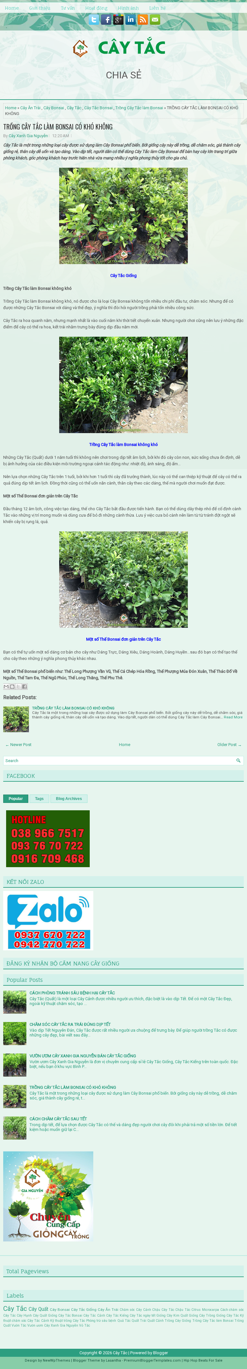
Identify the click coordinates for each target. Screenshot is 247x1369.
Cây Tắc (74, 107)
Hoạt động (96, 8)
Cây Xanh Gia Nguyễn (28, 135)
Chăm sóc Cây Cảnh (135, 1310)
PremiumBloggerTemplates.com (152, 1360)
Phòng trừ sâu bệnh (101, 1321)
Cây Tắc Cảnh (94, 1315)
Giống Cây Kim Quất (172, 1315)
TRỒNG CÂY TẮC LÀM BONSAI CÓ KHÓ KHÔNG (58, 126)
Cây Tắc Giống (83, 1309)
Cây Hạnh (24, 1315)
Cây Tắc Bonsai (98, 107)
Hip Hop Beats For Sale (203, 1360)
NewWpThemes (56, 1360)
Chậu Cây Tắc (163, 1310)
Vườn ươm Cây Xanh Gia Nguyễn (52, 1325)
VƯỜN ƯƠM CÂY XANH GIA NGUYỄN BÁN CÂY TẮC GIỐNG (83, 1055)
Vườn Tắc (19, 1325)
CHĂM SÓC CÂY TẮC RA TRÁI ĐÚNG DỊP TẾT (70, 1024)
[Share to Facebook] (24, 686)
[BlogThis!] (12, 686)
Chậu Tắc (182, 1310)
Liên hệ (157, 8)
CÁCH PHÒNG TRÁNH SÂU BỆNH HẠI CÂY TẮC (72, 993)
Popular (16, 798)
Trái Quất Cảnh (152, 1321)
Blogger (160, 1352)
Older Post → (229, 744)
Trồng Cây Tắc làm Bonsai (139, 107)
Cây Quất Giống (45, 1315)
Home (12, 8)
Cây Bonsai (53, 107)
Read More (233, 717)
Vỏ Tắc (84, 1325)
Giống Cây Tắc (227, 1315)
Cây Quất (38, 1309)
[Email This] (6, 686)
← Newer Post (18, 744)
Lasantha (113, 1360)
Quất (135, 1321)
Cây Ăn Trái (30, 107)
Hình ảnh (128, 8)
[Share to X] (18, 686)
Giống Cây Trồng (202, 1315)
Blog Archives (69, 798)
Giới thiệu (39, 8)
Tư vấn (68, 8)
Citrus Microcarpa (205, 1310)
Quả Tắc (124, 1321)
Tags (39, 798)
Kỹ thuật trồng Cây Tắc (67, 1321)
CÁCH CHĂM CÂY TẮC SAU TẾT (58, 1118)
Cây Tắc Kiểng (117, 1315)
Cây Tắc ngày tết (142, 1315)
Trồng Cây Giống (178, 1321)
